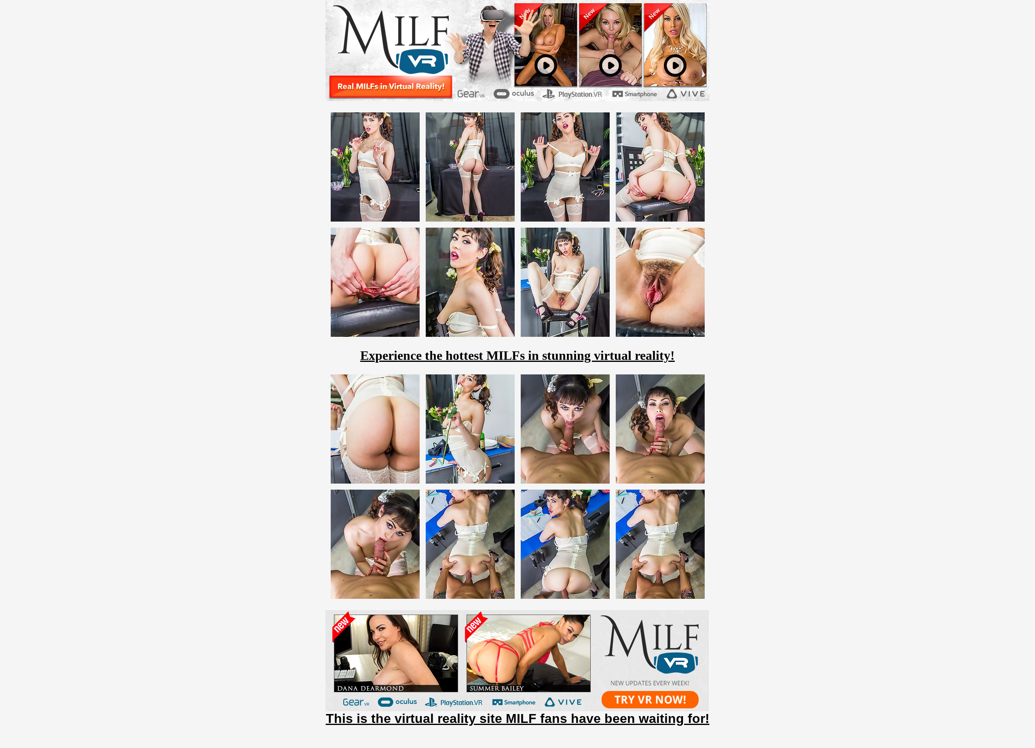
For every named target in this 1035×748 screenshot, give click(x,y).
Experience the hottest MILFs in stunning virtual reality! (517, 355)
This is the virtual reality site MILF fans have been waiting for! (518, 718)
